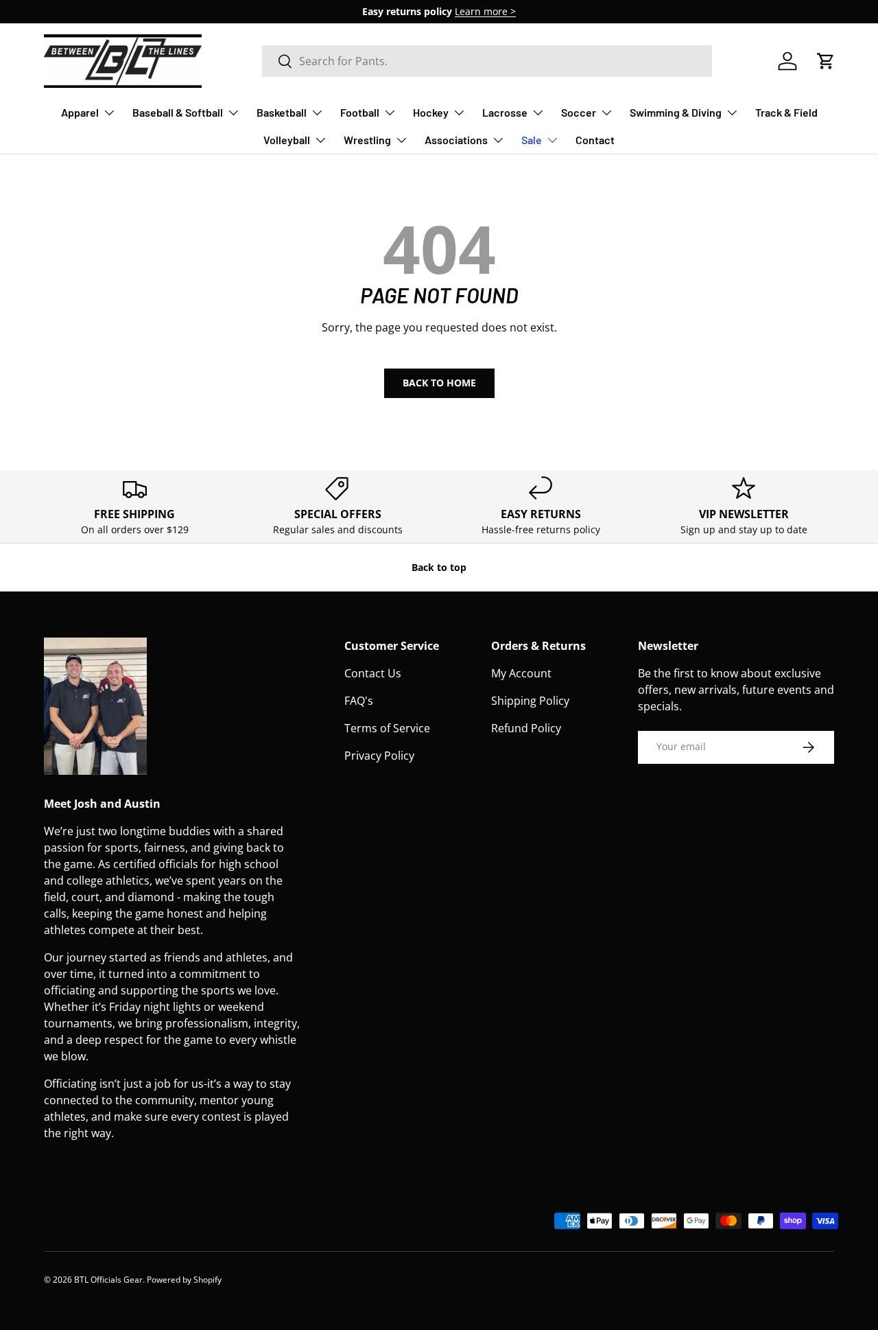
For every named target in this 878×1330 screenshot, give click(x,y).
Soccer (578, 112)
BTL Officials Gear (108, 1279)
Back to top (439, 567)
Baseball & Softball (177, 112)
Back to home (439, 382)
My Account (521, 673)
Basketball (282, 112)
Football (359, 112)
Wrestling (367, 139)
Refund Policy (526, 728)
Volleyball (286, 139)
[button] (826, 61)
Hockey (431, 112)
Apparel (80, 112)
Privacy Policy (379, 755)
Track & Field (786, 112)
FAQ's (358, 700)
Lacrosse (504, 112)
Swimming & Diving (676, 112)
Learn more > (485, 11)
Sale (531, 139)
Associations (456, 139)
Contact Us (372, 673)
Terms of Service (387, 728)
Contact (595, 139)
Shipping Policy (530, 700)
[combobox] (487, 61)
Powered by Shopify (184, 1279)
